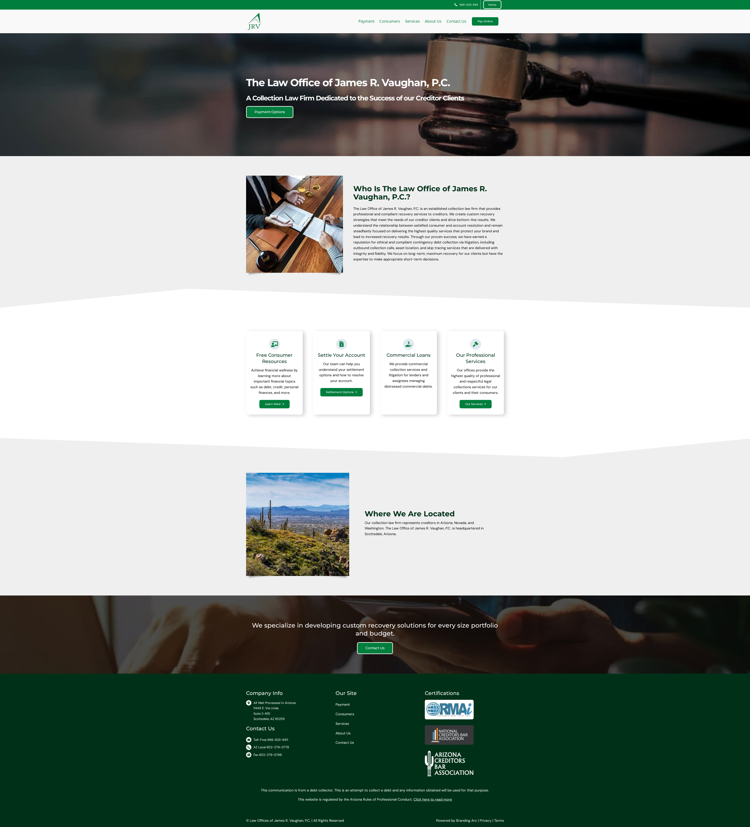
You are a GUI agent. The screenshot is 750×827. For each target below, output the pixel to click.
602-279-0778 (278, 747)
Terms (499, 820)
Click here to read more (432, 799)
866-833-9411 (277, 740)
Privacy (485, 820)
